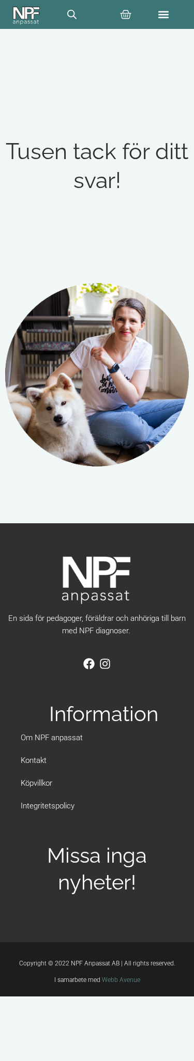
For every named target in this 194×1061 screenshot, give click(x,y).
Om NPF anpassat (52, 737)
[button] (163, 14)
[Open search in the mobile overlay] (72, 14)
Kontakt (34, 760)
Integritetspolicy (47, 805)
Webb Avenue (121, 980)
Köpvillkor (36, 783)
